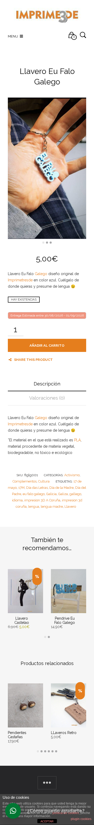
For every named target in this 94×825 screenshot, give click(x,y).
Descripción (47, 384)
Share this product (33, 360)
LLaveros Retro (64, 733)
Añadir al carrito (47, 345)
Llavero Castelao (21, 620)
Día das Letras (37, 488)
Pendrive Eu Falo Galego (64, 620)
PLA (77, 440)
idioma (17, 500)
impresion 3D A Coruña (42, 500)
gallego (75, 494)
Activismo (72, 475)
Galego (41, 274)
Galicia (51, 494)
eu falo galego (34, 494)
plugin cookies (81, 819)
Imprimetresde (20, 280)
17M (21, 488)
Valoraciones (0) (47, 398)
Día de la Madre (61, 488)
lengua (33, 506)
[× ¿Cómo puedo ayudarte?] (13, 811)
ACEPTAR (47, 821)
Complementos (25, 481)
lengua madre (52, 506)
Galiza (63, 494)
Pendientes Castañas (17, 735)
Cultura (44, 481)
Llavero (70, 506)
